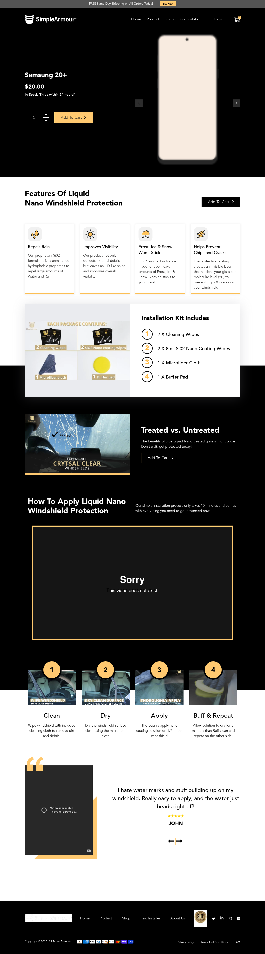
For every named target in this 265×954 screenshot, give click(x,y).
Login (218, 19)
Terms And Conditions (214, 942)
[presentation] (139, 103)
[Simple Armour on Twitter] (213, 918)
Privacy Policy (186, 942)
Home (136, 19)
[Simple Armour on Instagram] (230, 918)
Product (153, 19)
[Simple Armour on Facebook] (238, 918)
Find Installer (190, 19)
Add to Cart (219, 202)
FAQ (237, 942)
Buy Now (168, 4)
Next (179, 841)
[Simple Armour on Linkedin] (221, 918)
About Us (177, 918)
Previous (172, 841)
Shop (169, 19)
